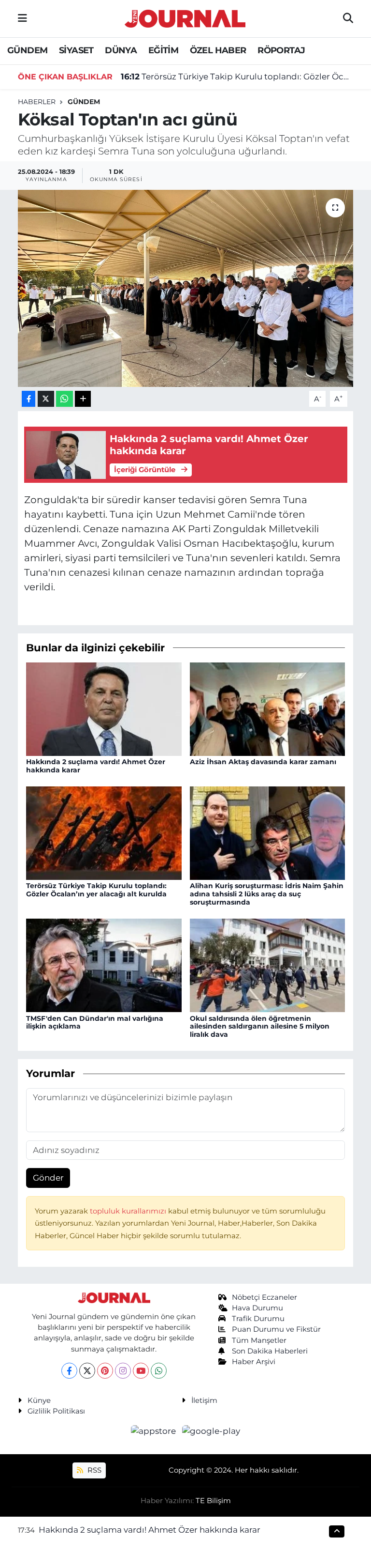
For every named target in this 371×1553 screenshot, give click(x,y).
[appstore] (154, 1431)
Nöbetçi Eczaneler (264, 1297)
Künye (39, 1400)
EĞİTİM (163, 50)
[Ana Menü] (22, 18)
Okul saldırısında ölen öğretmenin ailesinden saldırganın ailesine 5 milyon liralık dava (259, 1026)
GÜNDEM (27, 50)
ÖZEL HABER (218, 50)
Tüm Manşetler (259, 1340)
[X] (87, 1371)
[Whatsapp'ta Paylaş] (64, 399)
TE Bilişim (213, 1500)
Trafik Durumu (258, 1318)
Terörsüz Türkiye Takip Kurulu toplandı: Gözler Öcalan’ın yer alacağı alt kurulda (237, 76)
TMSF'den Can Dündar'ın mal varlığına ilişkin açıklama (94, 1022)
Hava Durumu (257, 1308)
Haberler (37, 101)
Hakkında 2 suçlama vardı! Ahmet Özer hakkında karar (95, 765)
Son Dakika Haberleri (270, 1351)
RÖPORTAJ (281, 50)
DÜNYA (121, 50)
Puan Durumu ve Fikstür (276, 1329)
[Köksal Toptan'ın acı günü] (186, 288)
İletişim (204, 1400)
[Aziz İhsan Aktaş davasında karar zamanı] (267, 708)
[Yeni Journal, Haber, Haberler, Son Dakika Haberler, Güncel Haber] (185, 17)
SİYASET (76, 50)
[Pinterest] (105, 1371)
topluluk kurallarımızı (129, 1211)
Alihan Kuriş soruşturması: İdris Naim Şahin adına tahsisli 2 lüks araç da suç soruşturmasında (266, 894)
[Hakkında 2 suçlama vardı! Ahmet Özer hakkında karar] (104, 708)
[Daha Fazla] (83, 399)
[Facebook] (69, 1371)
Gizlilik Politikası (56, 1411)
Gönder (48, 1178)
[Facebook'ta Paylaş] (28, 399)
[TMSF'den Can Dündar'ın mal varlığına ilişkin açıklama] (104, 964)
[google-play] (211, 1431)
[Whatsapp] (159, 1371)
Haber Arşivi (253, 1361)
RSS (93, 1470)
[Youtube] (141, 1371)
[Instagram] (123, 1371)
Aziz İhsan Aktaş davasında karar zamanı (263, 761)
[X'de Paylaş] (46, 399)
